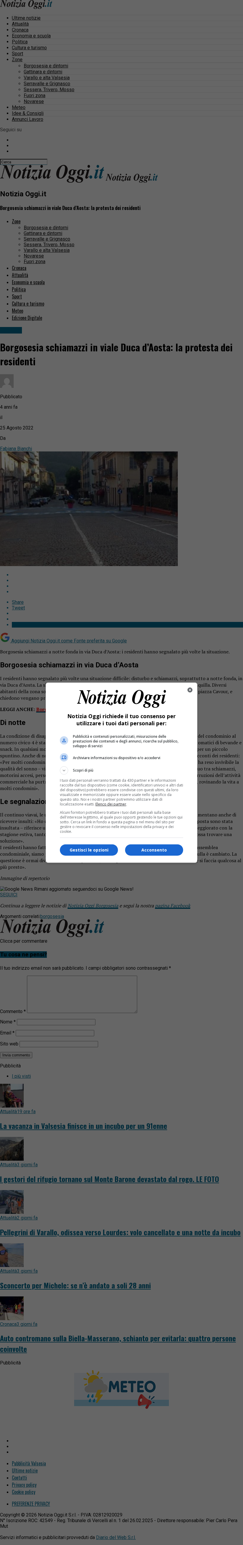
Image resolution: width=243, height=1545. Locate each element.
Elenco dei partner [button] (110, 804)
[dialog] (121, 773)
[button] (121, 770)
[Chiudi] (190, 690)
